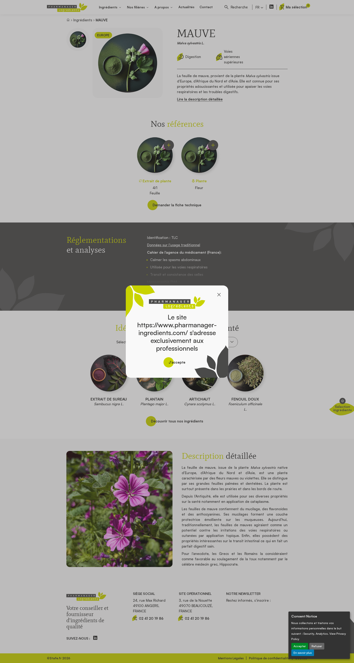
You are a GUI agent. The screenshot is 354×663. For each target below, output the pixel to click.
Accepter (300, 646)
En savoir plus (303, 652)
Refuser (317, 646)
